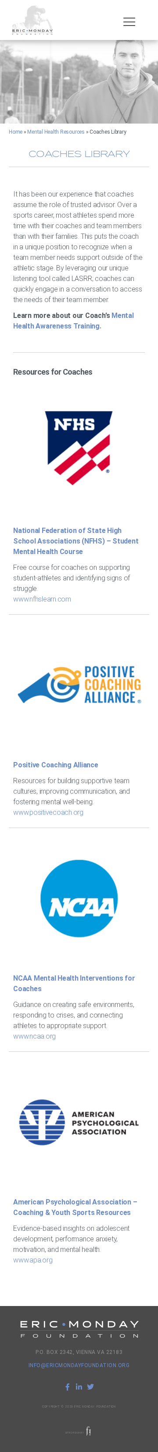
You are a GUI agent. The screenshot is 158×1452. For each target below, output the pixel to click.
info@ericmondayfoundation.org (79, 1365)
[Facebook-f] (67, 1386)
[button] (129, 22)
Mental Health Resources (55, 132)
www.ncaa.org (34, 1036)
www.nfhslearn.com (42, 599)
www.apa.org (32, 1260)
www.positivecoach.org (48, 812)
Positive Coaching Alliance (55, 765)
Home (15, 132)
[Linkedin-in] (79, 1386)
